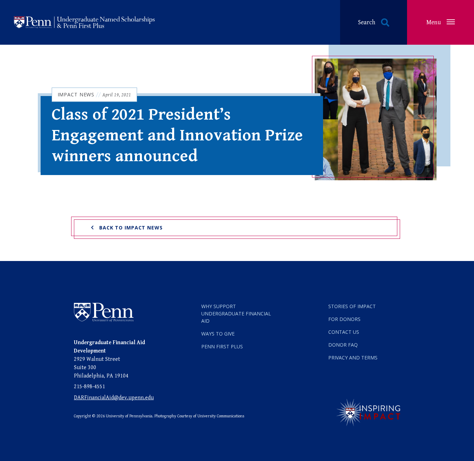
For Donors (344, 319)
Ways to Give (218, 333)
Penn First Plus (222, 346)
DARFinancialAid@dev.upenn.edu (114, 397)
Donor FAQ (343, 344)
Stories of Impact (352, 306)
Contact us (343, 332)
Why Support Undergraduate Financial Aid (236, 313)
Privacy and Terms (353, 357)
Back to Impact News (131, 227)
